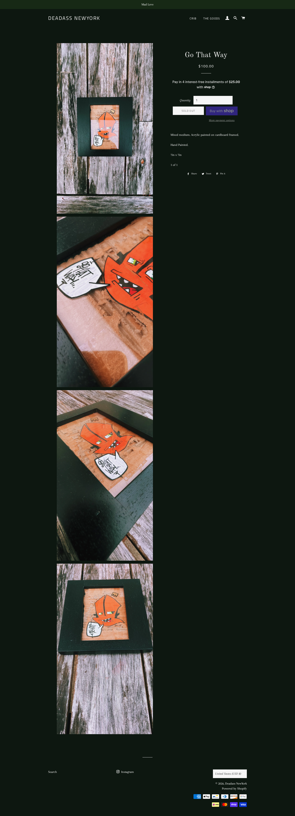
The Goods (211, 18)
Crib (193, 18)
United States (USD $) (228, 773)
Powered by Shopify (234, 788)
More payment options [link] (222, 120)
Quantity (185, 100)
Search (52, 772)
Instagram (127, 772)
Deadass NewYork (74, 18)
